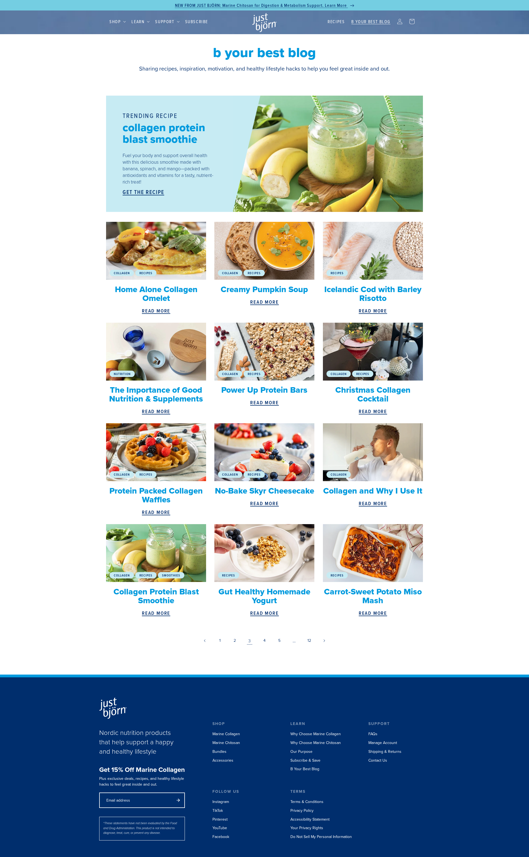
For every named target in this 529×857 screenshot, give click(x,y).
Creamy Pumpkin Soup (264, 289)
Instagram (220, 801)
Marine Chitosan (226, 742)
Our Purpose (301, 751)
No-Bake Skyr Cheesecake (264, 490)
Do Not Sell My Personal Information (321, 836)
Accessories (222, 760)
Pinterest (220, 819)
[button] (117, 21)
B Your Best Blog (304, 769)
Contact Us (377, 760)
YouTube (219, 828)
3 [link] (249, 641)
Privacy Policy (302, 810)
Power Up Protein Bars (264, 390)
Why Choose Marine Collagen (315, 734)
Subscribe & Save (305, 760)
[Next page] (324, 641)
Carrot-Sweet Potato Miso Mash (373, 596)
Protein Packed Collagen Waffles (156, 495)
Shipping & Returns (384, 751)
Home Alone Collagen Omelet (156, 294)
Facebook (220, 836)
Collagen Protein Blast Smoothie (156, 596)
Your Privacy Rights (306, 828)
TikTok (217, 810)
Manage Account (382, 742)
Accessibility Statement (310, 819)
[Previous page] (205, 641)
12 (309, 640)
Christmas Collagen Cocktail (373, 394)
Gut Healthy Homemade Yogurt (264, 596)
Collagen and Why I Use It (372, 490)
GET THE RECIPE (143, 192)
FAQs (372, 734)
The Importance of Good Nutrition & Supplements (156, 394)
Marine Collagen (226, 734)
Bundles (219, 751)
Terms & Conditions (306, 801)
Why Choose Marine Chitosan (315, 742)
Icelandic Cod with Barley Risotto (373, 294)
